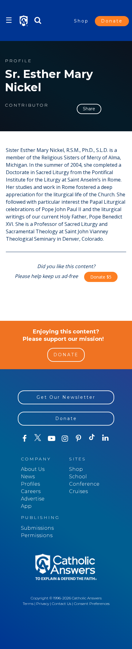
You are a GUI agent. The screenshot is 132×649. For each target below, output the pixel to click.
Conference (84, 484)
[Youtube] (51, 438)
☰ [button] (9, 20)
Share (89, 109)
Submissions (37, 528)
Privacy (42, 603)
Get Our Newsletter (66, 397)
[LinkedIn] (105, 438)
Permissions (36, 535)
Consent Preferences (92, 603)
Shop (81, 21)
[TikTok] (92, 438)
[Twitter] (38, 438)
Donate (112, 21)
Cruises (78, 491)
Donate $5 (100, 277)
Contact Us (61, 603)
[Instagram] (65, 438)
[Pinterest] (78, 438)
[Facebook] (24, 438)
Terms (28, 603)
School (78, 477)
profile (18, 60)
